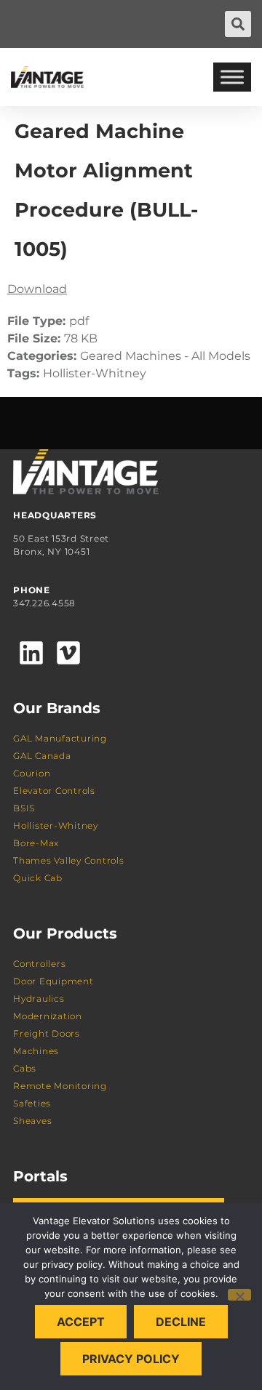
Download (37, 289)
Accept (81, 1321)
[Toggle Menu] (232, 77)
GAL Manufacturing (60, 738)
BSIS (24, 808)
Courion (31, 773)
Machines (36, 1050)
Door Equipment (53, 981)
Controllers (39, 963)
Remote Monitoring (60, 1085)
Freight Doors (46, 1033)
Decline (181, 1321)
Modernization (47, 1016)
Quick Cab (38, 877)
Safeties (32, 1103)
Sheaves (32, 1120)
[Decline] (239, 1295)
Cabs (24, 1068)
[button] (238, 24)
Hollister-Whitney (55, 825)
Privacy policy (131, 1358)
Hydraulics (39, 998)
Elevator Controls (54, 790)
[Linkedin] (31, 653)
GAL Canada (42, 755)
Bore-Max (36, 842)
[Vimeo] (67, 653)
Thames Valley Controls (68, 860)
